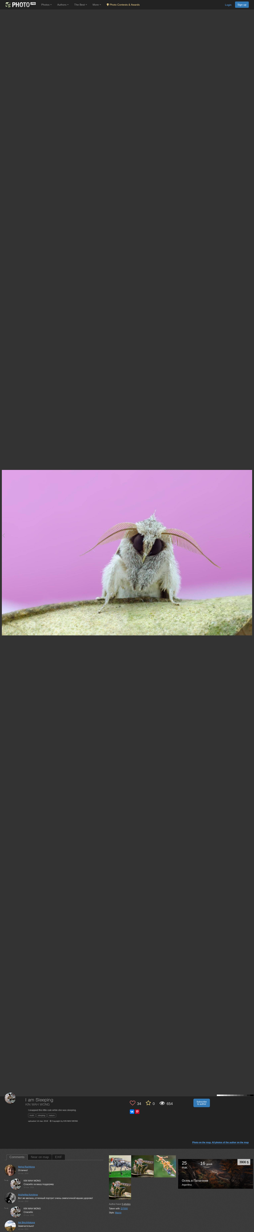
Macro (118, 1212)
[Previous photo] (3, 535)
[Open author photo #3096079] (165, 1166)
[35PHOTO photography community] (20, 4)
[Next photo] (250, 535)
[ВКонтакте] (132, 1111)
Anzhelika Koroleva (28, 1194)
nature (52, 1115)
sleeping (41, 1115)
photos (126, 1204)
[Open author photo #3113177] (120, 1166)
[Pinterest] (137, 1111)
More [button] (96, 4)
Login (228, 5)
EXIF (58, 1157)
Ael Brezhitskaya (26, 1222)
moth (32, 1115)
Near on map (40, 1157)
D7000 (124, 1208)
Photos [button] (45, 4)
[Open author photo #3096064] (120, 1188)
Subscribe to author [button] (202, 1102)
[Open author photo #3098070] (142, 1166)
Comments (17, 1157)
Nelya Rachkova (26, 1167)
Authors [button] (62, 4)
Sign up (241, 4)
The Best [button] (80, 4)
